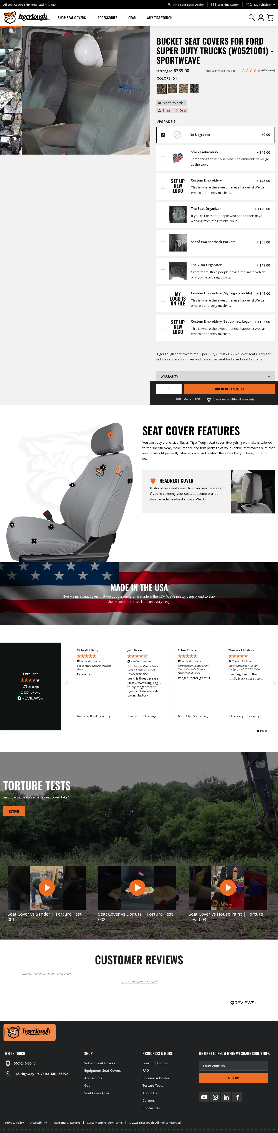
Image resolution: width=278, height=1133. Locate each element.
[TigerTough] (27, 17)
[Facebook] (237, 1097)
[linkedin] (226, 1097)
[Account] (261, 17)
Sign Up (233, 1077)
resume (14, 811)
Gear (132, 17)
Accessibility (38, 1123)
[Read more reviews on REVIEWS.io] (30, 699)
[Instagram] (215, 1097)
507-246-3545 (25, 1063)
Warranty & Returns (66, 1123)
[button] (72, 17)
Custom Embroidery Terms (104, 1123)
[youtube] (204, 1097)
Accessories (107, 17)
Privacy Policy (14, 1123)
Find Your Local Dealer (188, 4)
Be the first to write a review (139, 982)
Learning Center (228, 4)
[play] (46, 887)
